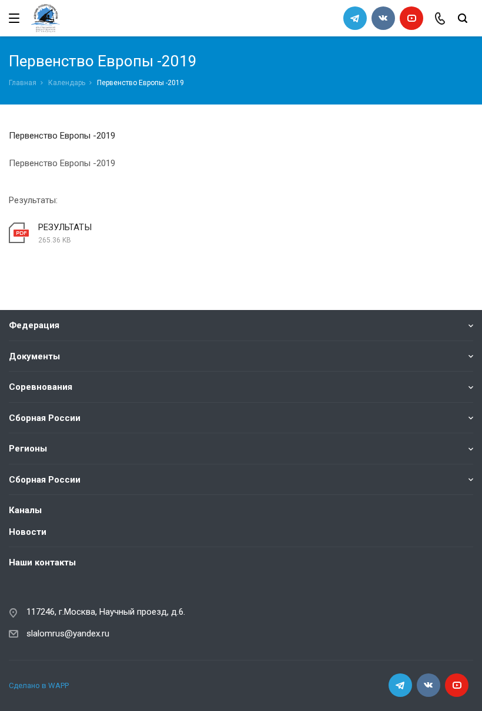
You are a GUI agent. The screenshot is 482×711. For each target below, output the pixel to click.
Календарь (66, 83)
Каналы (25, 510)
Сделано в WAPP (39, 685)
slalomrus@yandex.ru (67, 633)
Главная (22, 83)
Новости (27, 532)
